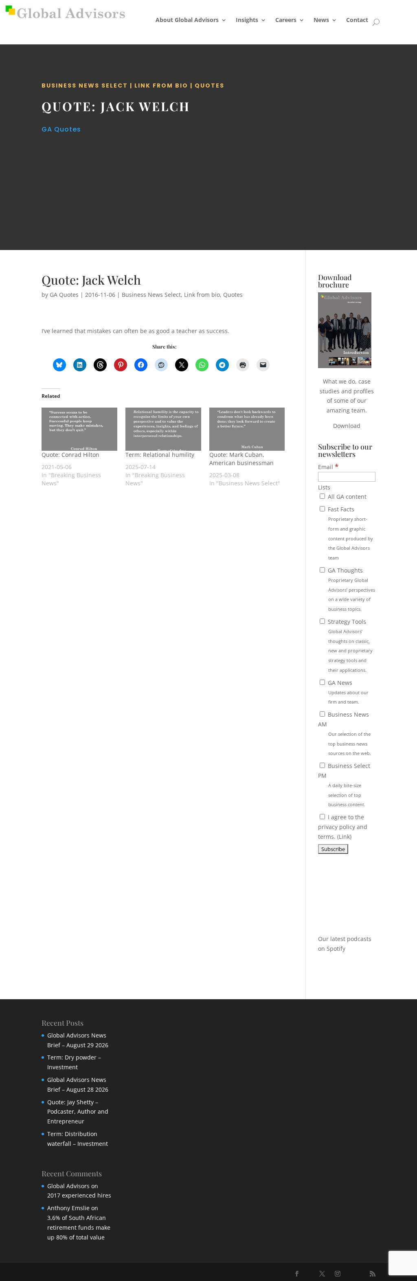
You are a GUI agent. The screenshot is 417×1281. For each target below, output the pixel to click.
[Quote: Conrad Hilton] (79, 429)
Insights (247, 20)
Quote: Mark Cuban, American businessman (241, 459)
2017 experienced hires (79, 1195)
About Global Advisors (187, 20)
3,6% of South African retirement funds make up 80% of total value (78, 1227)
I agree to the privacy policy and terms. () (342, 826)
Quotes (209, 85)
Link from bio (161, 85)
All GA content (346, 496)
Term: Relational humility (159, 454)
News (321, 20)
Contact (357, 20)
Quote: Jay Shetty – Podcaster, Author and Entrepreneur (77, 1111)
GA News (347, 692)
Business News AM (344, 733)
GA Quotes (61, 129)
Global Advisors (68, 1186)
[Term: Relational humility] (163, 429)
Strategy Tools (349, 645)
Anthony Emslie (68, 1208)
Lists (324, 487)
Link (344, 836)
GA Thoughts (350, 589)
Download (346, 426)
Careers (285, 20)
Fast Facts (349, 533)
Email (328, 467)
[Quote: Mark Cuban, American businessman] (247, 429)
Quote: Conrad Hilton (70, 454)
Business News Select (85, 85)
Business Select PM (344, 784)
